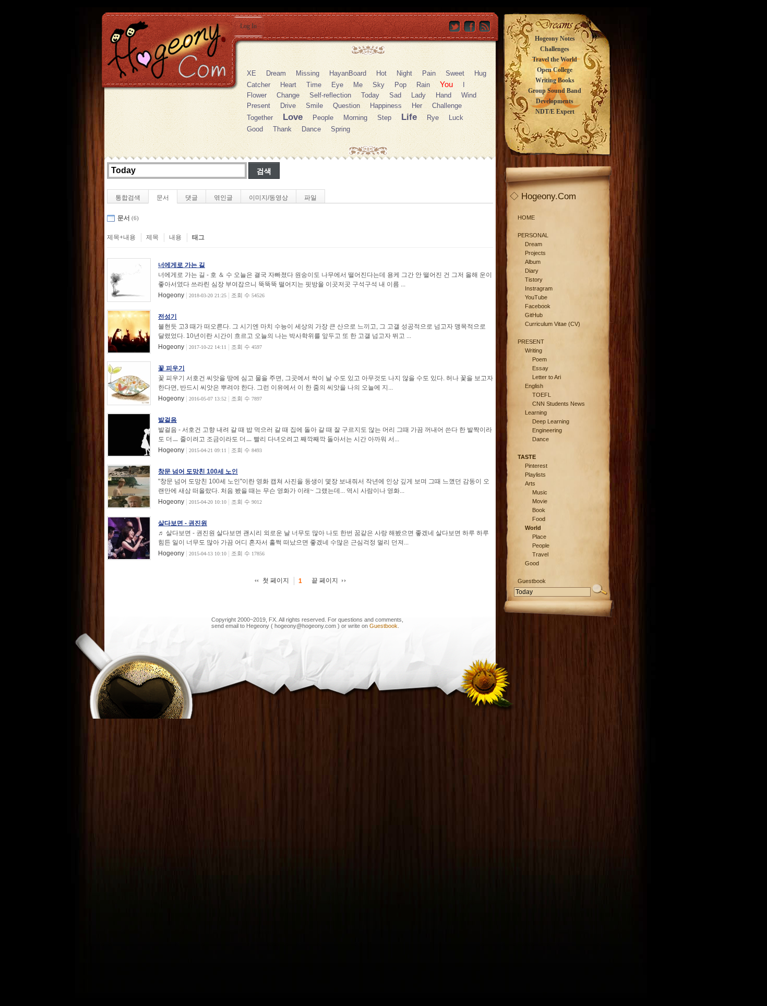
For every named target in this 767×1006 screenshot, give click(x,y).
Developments (554, 101)
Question (346, 106)
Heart (288, 85)
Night (404, 73)
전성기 (167, 316)
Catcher (258, 85)
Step (384, 118)
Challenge (447, 106)
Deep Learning (550, 421)
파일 (310, 197)
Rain (423, 85)
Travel (540, 554)
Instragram (539, 288)
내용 (175, 237)
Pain (429, 73)
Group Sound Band (554, 90)
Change (288, 95)
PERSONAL (533, 235)
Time (313, 85)
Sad (395, 95)
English (534, 386)
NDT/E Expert (554, 111)
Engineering (547, 430)
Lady (418, 95)
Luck (456, 118)
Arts (530, 483)
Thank (282, 129)
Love (293, 117)
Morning (355, 118)
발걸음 (167, 419)
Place (539, 537)
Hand (443, 95)
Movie (539, 501)
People (323, 118)
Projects (535, 253)
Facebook (537, 306)
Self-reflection (330, 95)
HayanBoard (347, 73)
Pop (400, 85)
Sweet (455, 73)
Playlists (535, 474)
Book (538, 510)
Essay (540, 368)
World (533, 528)
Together (260, 118)
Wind (468, 95)
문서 (163, 197)
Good (255, 129)
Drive (288, 106)
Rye (433, 118)
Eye (337, 85)
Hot (381, 73)
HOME (526, 217)
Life (409, 117)
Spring (340, 129)
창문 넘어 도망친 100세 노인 (198, 471)
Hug (480, 73)
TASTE (527, 457)
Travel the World (554, 59)
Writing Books (554, 80)
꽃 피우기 (171, 368)
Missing (307, 73)
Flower (257, 95)
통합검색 (127, 197)
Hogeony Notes (555, 38)
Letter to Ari (546, 377)
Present (258, 106)
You (446, 84)
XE (251, 73)
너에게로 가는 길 (181, 265)
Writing (533, 350)
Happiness (386, 106)
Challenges (554, 49)
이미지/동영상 (268, 197)
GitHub (534, 315)
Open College (554, 70)
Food (538, 519)
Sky (379, 85)
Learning (536, 412)
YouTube (536, 297)
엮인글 (223, 197)
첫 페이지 (275, 580)
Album (533, 262)
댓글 (191, 197)
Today (370, 95)
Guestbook (383, 626)
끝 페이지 (324, 580)
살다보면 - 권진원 (182, 523)
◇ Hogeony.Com (543, 196)
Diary (531, 271)
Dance (311, 129)
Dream (276, 73)
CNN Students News (558, 404)
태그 (198, 237)
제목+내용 (121, 237)
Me (358, 85)
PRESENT (531, 341)
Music (539, 492)
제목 (152, 237)
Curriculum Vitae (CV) (552, 324)
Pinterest (536, 466)
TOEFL (541, 395)
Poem (539, 359)
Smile (314, 106)
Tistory (534, 279)
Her (417, 106)
